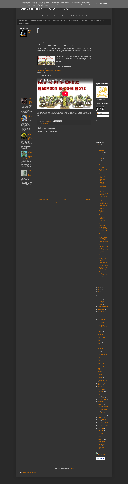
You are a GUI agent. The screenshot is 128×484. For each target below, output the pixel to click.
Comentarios (101, 116)
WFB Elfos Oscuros (102, 412)
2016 (99, 144)
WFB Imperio (101, 428)
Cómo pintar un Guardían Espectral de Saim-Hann (102, 181)
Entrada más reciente (43, 199)
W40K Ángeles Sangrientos (101, 333)
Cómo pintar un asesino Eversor (103, 203)
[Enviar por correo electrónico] (54, 121)
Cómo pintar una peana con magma (103, 207)
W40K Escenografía (102, 357)
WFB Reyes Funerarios (100, 437)
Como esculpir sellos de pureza (30, 173)
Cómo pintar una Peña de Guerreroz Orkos (103, 268)
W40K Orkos (45, 123)
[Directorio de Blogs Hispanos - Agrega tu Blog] (102, 456)
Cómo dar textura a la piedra (103, 242)
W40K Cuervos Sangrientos (101, 347)
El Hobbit (100, 304)
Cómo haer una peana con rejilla (103, 228)
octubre (101, 154)
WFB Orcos (100, 432)
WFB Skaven (101, 439)
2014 (99, 149)
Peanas (99, 317)
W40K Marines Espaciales (101, 376)
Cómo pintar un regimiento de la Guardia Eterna (103, 273)
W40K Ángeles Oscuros (101, 330)
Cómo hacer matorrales (102, 221)
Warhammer (100, 401)
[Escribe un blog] (56, 121)
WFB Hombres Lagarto (103, 425)
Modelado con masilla (103, 313)
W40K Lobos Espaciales (101, 373)
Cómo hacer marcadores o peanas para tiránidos (103, 216)
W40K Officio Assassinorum (101, 389)
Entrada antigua (87, 199)
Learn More (98, 4)
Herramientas (101, 311)
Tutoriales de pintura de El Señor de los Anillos (65, 20)
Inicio (65, 199)
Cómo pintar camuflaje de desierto (102, 187)
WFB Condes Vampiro (103, 406)
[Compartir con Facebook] (59, 121)
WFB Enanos (101, 417)
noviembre (101, 152)
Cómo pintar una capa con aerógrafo (103, 170)
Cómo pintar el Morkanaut (102, 255)
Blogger (72, 468)
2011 (99, 291)
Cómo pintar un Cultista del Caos (103, 245)
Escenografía (101, 309)
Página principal (22, 20)
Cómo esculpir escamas (30, 117)
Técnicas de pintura (102, 319)
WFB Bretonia (101, 404)
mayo (100, 276)
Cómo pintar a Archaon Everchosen (30, 101)
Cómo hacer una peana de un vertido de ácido (103, 264)
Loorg (45, 121)
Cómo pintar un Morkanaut (102, 224)
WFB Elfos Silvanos (102, 415)
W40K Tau (100, 393)
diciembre (101, 150)
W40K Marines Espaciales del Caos (102, 379)
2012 (99, 289)
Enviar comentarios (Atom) (50, 202)
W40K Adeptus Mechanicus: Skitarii (102, 326)
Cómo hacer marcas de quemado (103, 190)
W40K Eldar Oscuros (102, 354)
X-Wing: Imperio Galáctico (101, 448)
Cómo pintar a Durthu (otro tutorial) (102, 259)
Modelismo (100, 316)
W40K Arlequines (102, 336)
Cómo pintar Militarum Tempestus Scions (102, 175)
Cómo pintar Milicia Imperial (103, 194)
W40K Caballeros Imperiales (102, 344)
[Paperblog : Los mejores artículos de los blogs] (100, 459)
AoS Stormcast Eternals (101, 302)
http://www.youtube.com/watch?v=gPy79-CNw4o (49, 70)
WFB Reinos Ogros (102, 433)
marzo (100, 281)
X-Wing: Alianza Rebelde (101, 442)
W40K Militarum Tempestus (101, 384)
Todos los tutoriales (23, 23)
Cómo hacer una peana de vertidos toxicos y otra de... (103, 198)
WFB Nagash (101, 430)
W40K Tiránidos (101, 397)
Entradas (100, 113)
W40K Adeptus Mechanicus (101, 323)
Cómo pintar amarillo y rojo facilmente (30, 136)
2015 (99, 147)
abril (100, 279)
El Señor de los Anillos (103, 306)
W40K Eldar (100, 353)
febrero (101, 283)
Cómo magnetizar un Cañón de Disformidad (103, 238)
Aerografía (100, 298)
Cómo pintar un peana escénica (103, 249)
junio (100, 163)
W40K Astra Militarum (103, 337)
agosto (100, 159)
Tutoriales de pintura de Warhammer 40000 (92, 20)
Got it (105, 4)
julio (100, 161)
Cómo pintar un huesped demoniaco (102, 211)
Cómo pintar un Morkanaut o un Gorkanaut (103, 166)
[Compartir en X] (58, 121)
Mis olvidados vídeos (44, 8)
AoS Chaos (100, 299)
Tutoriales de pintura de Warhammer (40, 20)
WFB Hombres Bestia (103, 422)
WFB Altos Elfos (101, 403)
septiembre (102, 157)
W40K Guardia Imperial (101, 364)
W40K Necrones (101, 386)
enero (100, 285)
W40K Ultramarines (102, 399)
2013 (99, 287)
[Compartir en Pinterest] (61, 121)
